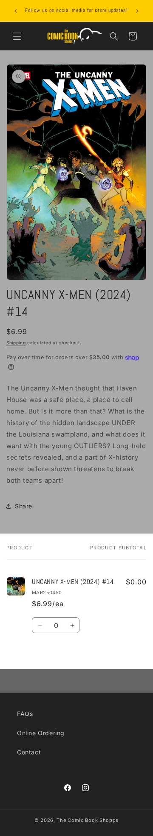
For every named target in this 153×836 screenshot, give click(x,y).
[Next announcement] (137, 11)
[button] (17, 36)
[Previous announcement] (15, 11)
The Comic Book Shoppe (88, 820)
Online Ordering (41, 732)
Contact (29, 752)
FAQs (25, 713)
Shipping (16, 342)
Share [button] (23, 506)
